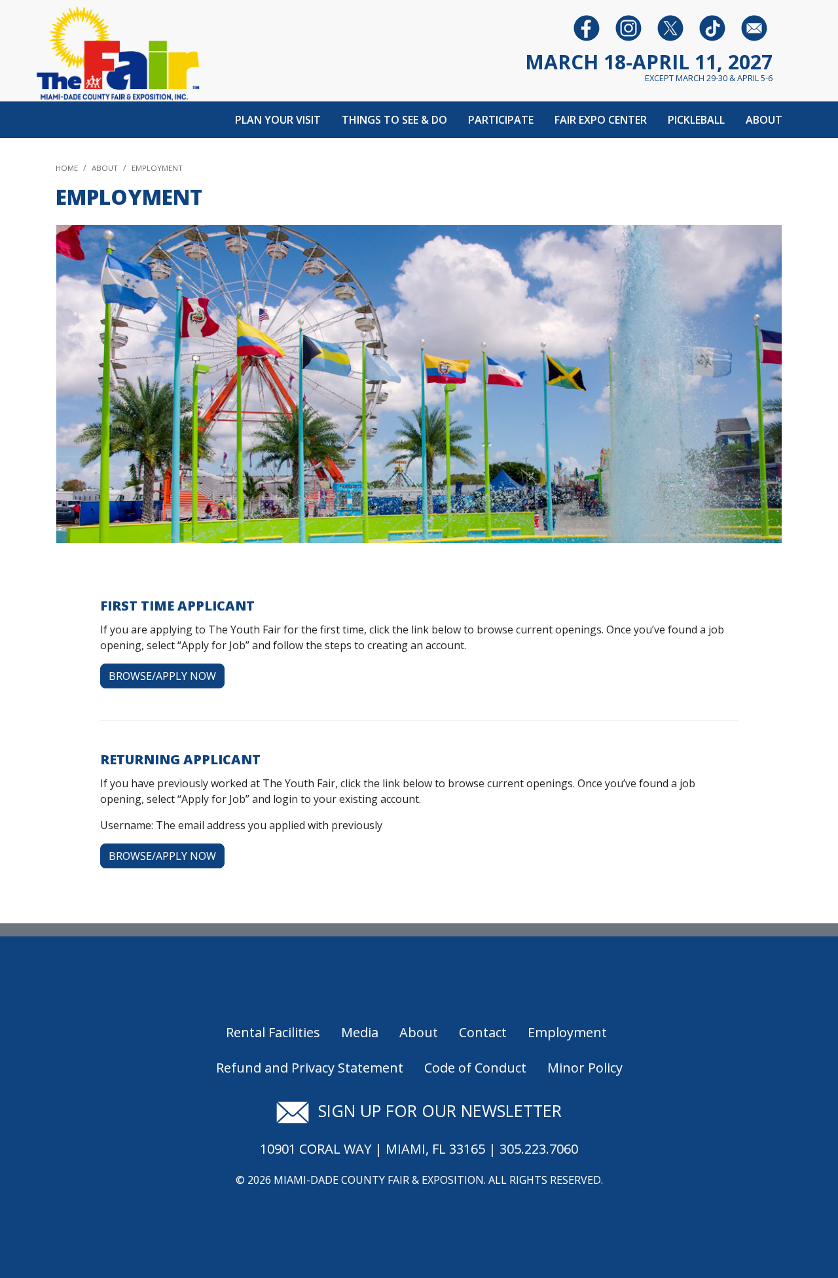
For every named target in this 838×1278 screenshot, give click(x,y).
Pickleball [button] (696, 120)
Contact (483, 1032)
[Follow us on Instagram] (628, 27)
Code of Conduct (475, 1067)
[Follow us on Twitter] (670, 27)
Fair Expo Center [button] (601, 120)
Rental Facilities (273, 1032)
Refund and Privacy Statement (309, 1067)
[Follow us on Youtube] (712, 27)
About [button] (764, 120)
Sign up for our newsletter (435, 1110)
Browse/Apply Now (162, 676)
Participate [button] (501, 120)
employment (157, 168)
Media (359, 1032)
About (105, 168)
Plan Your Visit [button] (278, 120)
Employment (567, 1032)
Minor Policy (585, 1067)
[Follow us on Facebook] (587, 27)
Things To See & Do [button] (394, 120)
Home (67, 168)
